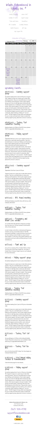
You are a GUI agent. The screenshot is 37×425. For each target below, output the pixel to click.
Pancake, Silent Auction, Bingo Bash (8, 72)
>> (15, 41)
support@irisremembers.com (18, 413)
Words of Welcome (13, 14)
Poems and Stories (14, 21)
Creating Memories (23, 25)
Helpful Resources (15, 28)
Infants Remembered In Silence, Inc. (18, 6)
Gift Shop (24, 28)
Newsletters (24, 21)
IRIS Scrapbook (12, 25)
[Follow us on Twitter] (20, 417)
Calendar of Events (13, 18)
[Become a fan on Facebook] (17, 417)
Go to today (19, 41)
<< (5, 41)
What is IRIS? (24, 14)
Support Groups (24, 18)
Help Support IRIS (18, 31)
